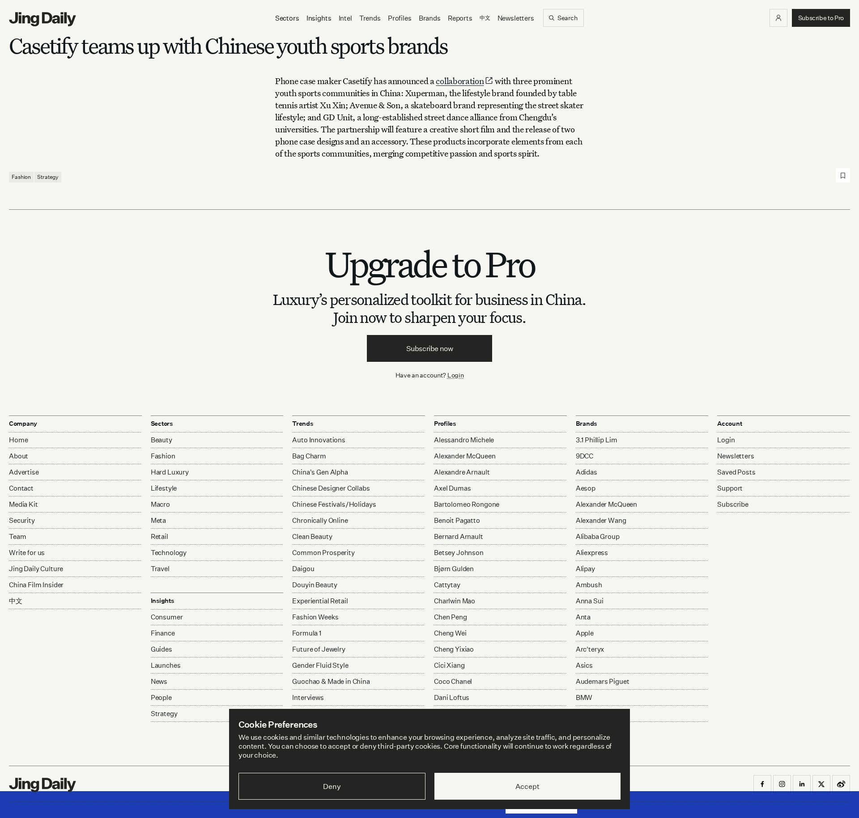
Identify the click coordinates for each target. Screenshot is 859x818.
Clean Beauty (312, 536)
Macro (160, 504)
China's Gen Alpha (320, 472)
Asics (584, 665)
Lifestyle (164, 488)
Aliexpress (592, 552)
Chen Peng (450, 617)
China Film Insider (36, 585)
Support (730, 488)
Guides (161, 649)
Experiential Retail (320, 601)
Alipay (585, 568)
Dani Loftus (451, 697)
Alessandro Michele (464, 440)
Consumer (167, 617)
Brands (430, 18)
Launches (166, 665)
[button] (778, 18)
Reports (460, 18)
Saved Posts (736, 472)
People (161, 697)
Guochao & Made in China (331, 681)
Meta (158, 520)
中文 (15, 601)
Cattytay (447, 585)
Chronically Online (320, 520)
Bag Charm (309, 456)
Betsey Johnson (459, 552)
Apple (585, 633)
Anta (583, 617)
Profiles (400, 18)
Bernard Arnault (458, 536)
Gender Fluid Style (320, 665)
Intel (345, 18)
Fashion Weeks (315, 617)
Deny (331, 786)
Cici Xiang (449, 665)
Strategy (48, 177)
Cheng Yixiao (454, 649)
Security (22, 520)
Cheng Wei (450, 633)
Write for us (27, 552)
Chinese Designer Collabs (331, 488)
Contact (21, 488)
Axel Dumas (452, 488)
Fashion (21, 177)
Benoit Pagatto (457, 520)
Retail (159, 536)
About (18, 456)
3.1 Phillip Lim (596, 440)
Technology (169, 552)
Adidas (586, 472)
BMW (584, 697)
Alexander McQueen (464, 456)
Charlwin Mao (454, 601)
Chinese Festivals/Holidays (334, 504)
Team (17, 536)
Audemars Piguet (602, 681)
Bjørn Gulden (454, 568)
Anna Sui (590, 601)
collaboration (460, 80)
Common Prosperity (323, 552)
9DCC (584, 456)
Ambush (589, 585)
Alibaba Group (598, 536)
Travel (160, 568)
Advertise (24, 472)
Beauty (161, 440)
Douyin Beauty (314, 585)
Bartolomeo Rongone (466, 504)
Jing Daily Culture (36, 568)
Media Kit (23, 504)
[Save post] (843, 175)
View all (585, 731)
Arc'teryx (590, 649)
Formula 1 (306, 633)
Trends (370, 18)
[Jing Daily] (42, 19)
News (159, 681)
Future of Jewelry (318, 649)
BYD (583, 713)
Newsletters (516, 18)
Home (18, 440)
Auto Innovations (318, 440)
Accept (527, 786)
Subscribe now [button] (429, 348)
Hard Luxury (170, 472)
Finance (163, 633)
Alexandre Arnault (461, 472)
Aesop (585, 488)
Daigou (303, 568)
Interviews (308, 697)
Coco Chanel (453, 681)
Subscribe (732, 504)
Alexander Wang (601, 520)
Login (455, 375)
